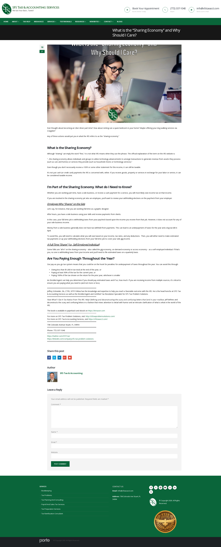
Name (54, 432)
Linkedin (175, 487)
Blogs (119, 21)
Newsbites (94, 21)
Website (54, 452)
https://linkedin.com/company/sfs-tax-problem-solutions (70, 339)
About (15, 21)
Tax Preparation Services (50, 509)
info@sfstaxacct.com (125, 491)
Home (6, 21)
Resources (79, 21)
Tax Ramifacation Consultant (52, 514)
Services (50, 21)
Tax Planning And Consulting (52, 500)
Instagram (170, 487)
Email (70, 357)
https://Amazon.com (96, 310)
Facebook (49, 357)
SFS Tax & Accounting (71, 373)
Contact (108, 21)
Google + (65, 357)
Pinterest (160, 487)
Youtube (165, 487)
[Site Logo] (30, 8)
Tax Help (26, 21)
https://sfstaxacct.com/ (98, 319)
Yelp (151, 492)
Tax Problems (46, 495)
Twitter (54, 357)
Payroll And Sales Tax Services (53, 504)
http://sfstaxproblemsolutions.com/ (100, 316)
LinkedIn (59, 357)
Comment (56, 404)
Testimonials (65, 21)
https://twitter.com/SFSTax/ (58, 336)
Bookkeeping (46, 491)
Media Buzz (39, 21)
